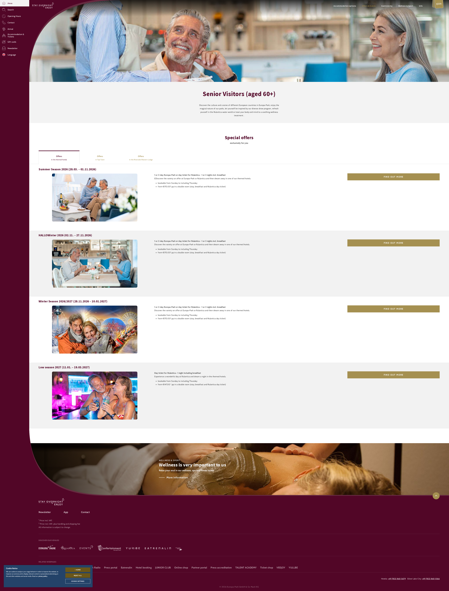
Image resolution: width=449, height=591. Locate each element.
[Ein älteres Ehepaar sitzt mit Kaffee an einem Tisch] (94, 241)
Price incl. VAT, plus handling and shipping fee (60, 524)
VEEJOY (281, 567)
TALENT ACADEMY (246, 567)
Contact (85, 512)
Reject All (78, 575)
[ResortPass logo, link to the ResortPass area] (179, 548)
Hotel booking (144, 567)
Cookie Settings (77, 581)
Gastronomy (387, 6)
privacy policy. (43, 576)
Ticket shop (266, 567)
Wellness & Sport (405, 6)
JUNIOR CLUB (163, 567)
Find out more (393, 177)
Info (421, 6)
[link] (436, 495)
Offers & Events (368, 6)
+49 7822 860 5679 (397, 579)
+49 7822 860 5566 (431, 579)
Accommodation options (345, 6)
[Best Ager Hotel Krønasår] (94, 175)
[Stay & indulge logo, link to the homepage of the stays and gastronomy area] (43, 5)
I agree (78, 570)
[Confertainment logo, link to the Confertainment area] (109, 548)
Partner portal (199, 567)
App (66, 512)
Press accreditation (221, 567)
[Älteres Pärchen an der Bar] (94, 373)
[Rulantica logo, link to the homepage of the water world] (67, 548)
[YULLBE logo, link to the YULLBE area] (132, 548)
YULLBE (293, 567)
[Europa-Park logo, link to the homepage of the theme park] (47, 548)
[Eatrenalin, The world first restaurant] (157, 548)
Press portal (110, 567)
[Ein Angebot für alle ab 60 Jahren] (94, 307)
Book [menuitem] (439, 4)
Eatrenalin (126, 567)
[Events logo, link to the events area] (86, 548)
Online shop (181, 567)
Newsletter (45, 512)
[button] (14, 3)
